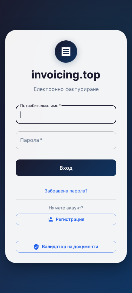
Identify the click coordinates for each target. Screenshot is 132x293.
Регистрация (70, 219)
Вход (66, 168)
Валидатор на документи (70, 246)
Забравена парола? (66, 190)
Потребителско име (40, 105)
